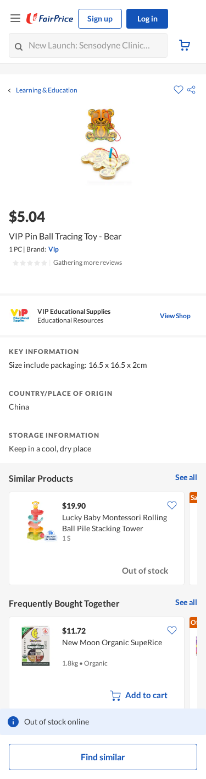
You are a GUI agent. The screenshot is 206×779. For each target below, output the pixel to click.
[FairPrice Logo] (50, 18)
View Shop (175, 316)
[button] (191, 90)
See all (186, 477)
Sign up (100, 18)
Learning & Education (46, 90)
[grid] (103, 539)
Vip (53, 249)
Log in (147, 18)
